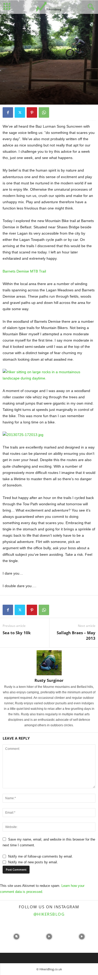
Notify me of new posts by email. (33, 862)
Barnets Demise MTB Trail (24, 271)
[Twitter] (20, 112)
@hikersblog (49, 914)
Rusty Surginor (49, 680)
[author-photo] (49, 662)
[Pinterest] (32, 112)
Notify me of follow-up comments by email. (40, 856)
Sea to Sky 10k (17, 632)
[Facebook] (8, 112)
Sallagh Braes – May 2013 (76, 635)
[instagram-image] (16, 936)
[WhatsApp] (44, 112)
